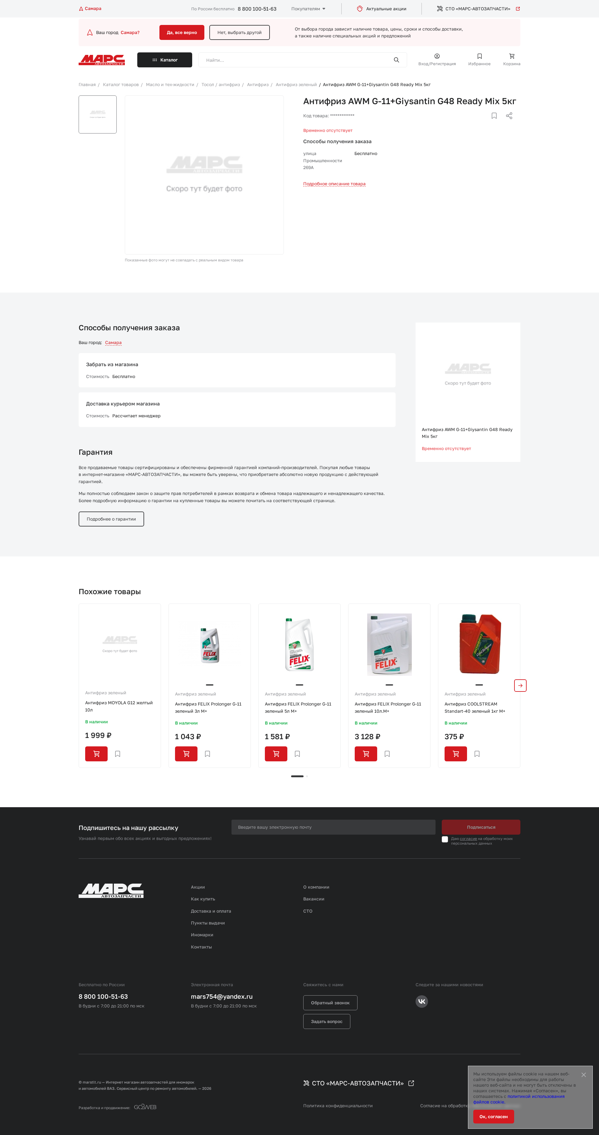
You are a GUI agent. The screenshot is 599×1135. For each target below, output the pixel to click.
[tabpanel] (120, 686)
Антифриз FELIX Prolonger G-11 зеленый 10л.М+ (388, 707)
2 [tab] (307, 776)
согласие (468, 838)
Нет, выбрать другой (239, 32)
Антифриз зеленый (105, 692)
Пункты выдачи (208, 922)
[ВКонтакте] (487, 123)
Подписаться (481, 827)
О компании (316, 887)
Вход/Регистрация (437, 63)
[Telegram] (477, 123)
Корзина (511, 63)
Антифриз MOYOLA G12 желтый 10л (119, 706)
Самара (113, 342)
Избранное (479, 63)
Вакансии (313, 898)
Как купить (203, 898)
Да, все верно (182, 32)
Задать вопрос (327, 1021)
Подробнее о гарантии (111, 518)
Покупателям (305, 8)
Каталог (169, 59)
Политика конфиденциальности (338, 1105)
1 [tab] (297, 776)
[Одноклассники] (497, 123)
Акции (198, 887)
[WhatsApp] (507, 123)
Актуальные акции (386, 8)
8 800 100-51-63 (257, 9)
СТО (308, 911)
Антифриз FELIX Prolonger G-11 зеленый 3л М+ (208, 707)
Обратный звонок (330, 1002)
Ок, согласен (494, 1116)
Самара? (130, 32)
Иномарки (202, 934)
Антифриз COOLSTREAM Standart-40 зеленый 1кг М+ (475, 707)
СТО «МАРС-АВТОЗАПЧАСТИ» (478, 8)
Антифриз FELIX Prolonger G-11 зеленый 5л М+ (298, 707)
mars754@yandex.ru (222, 996)
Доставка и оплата (211, 911)
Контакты (201, 946)
